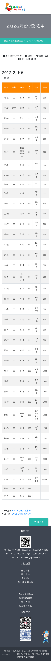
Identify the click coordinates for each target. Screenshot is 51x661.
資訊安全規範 (23, 654)
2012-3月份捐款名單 (21, 510)
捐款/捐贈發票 (17, 41)
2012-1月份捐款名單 (21, 514)
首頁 (6, 41)
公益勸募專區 (25, 606)
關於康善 (25, 574)
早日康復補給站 (25, 582)
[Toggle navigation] (45, 7)
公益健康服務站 (25, 594)
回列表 (40, 522)
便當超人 (25, 578)
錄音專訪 (25, 602)
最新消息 (25, 571)
